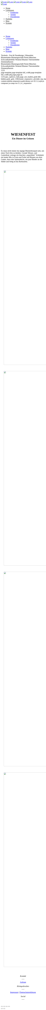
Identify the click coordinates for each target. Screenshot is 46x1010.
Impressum (14, 992)
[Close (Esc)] (2, 1006)
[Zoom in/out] (9, 1006)
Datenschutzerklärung (28, 992)
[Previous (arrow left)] (2, 1008)
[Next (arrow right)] (4, 1008)
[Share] (4, 1006)
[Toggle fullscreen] (7, 1006)
